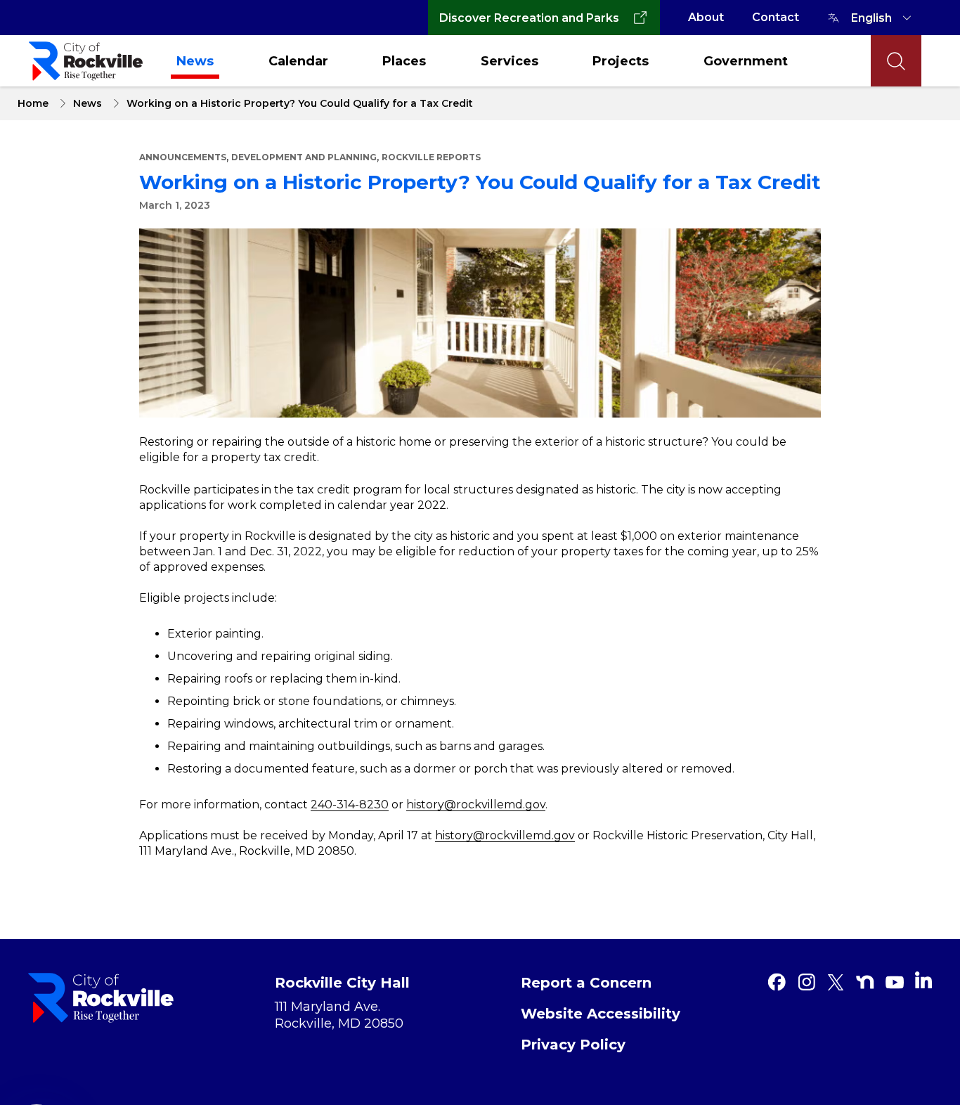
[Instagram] (806, 982)
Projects (620, 61)
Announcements (182, 157)
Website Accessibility (600, 1013)
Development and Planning (304, 157)
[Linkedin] (923, 979)
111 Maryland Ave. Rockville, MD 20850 (339, 1015)
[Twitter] (835, 982)
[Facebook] (776, 982)
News (195, 61)
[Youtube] (895, 982)
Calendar (298, 61)
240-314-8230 (350, 804)
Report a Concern (586, 982)
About (706, 17)
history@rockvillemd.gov (475, 804)
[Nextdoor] (865, 982)
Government (745, 61)
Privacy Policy (573, 1044)
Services (509, 61)
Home (33, 103)
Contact (775, 17)
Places (404, 61)
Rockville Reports (431, 157)
